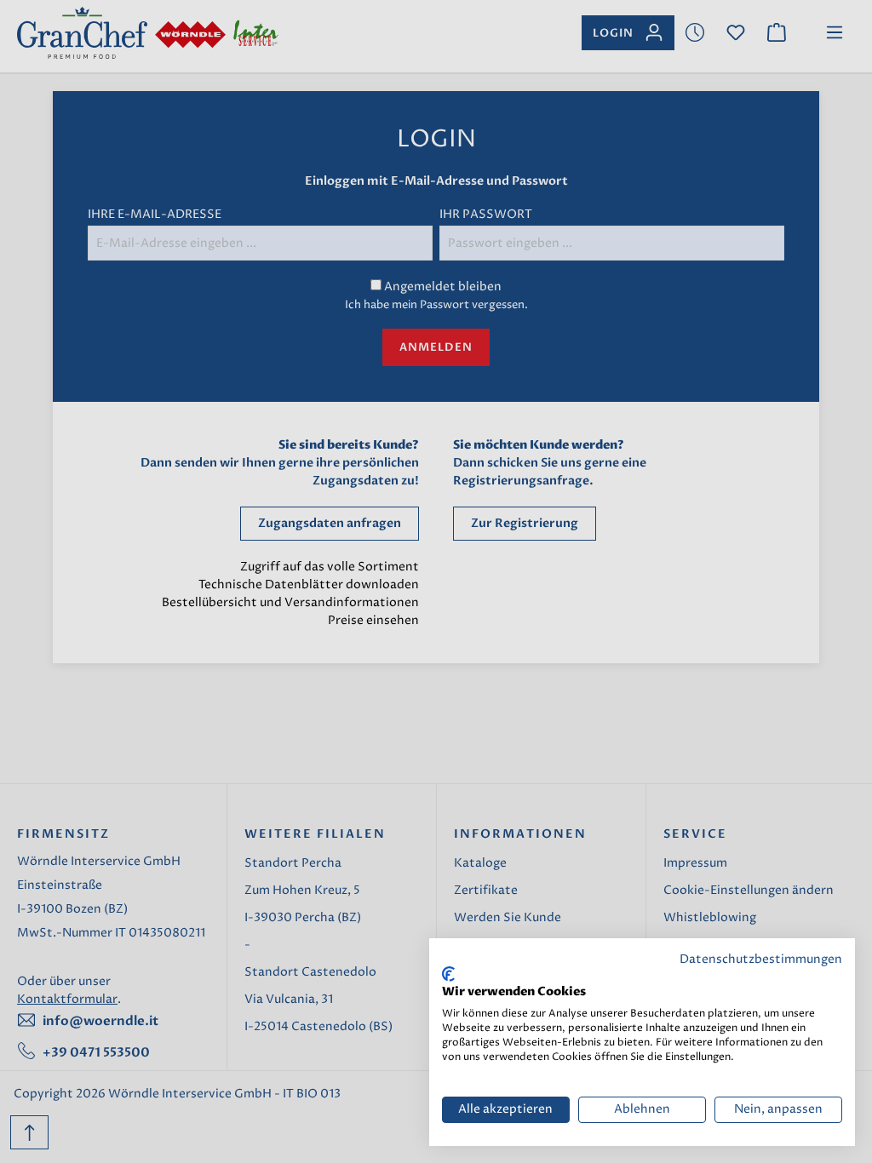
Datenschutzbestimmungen (761, 959)
